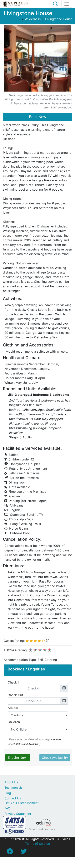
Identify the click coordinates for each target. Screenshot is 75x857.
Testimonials (13, 787)
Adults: (13, 708)
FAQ (7, 808)
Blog (7, 793)
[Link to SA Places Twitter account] (24, 852)
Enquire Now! (17, 757)
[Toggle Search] (55, 4)
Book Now (37, 117)
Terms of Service (37, 843)
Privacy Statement (17, 814)
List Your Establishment (21, 803)
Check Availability (55, 757)
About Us (11, 782)
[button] (9, 69)
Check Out (15, 695)
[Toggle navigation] (66, 4)
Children (14, 722)
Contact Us (12, 798)
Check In (14, 682)
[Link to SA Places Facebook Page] (10, 852)
